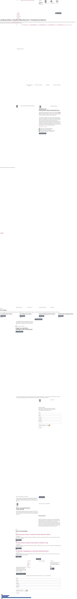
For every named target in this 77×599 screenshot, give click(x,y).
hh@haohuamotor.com (59, 4)
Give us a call (47, 3)
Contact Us (19, 18)
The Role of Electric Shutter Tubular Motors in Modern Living (32, 542)
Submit (40, 427)
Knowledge (19, 16)
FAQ (17, 17)
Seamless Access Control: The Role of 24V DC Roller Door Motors (33, 534)
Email (39, 415)
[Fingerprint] (53, 569)
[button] (58, 13)
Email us (57, 3)
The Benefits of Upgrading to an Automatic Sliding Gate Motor (32, 551)
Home (18, 12)
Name (39, 412)
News (18, 15)
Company (17, 583)
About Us (18, 14)
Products (18, 13)
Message (40, 420)
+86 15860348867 (5, 596)
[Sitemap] (51, 569)
